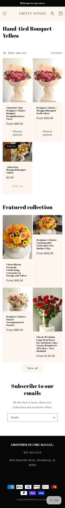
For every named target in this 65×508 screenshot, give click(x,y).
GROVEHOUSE (28, 499)
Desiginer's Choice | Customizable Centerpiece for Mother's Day (47, 244)
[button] (4, 13)
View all (32, 368)
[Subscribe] (54, 417)
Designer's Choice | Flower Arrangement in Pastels (16, 320)
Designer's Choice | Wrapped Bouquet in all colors (46, 110)
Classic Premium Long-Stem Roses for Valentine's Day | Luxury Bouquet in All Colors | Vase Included (47, 344)
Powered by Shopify (41, 499)
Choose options (17, 133)
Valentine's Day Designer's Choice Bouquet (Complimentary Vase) (15, 113)
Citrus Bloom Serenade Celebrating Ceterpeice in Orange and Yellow (16, 270)
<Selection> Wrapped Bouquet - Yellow (16, 170)
